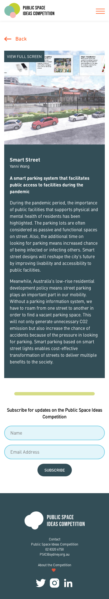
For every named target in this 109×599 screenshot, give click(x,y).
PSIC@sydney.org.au (55, 554)
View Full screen (24, 56)
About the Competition (54, 565)
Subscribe (54, 469)
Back (21, 38)
